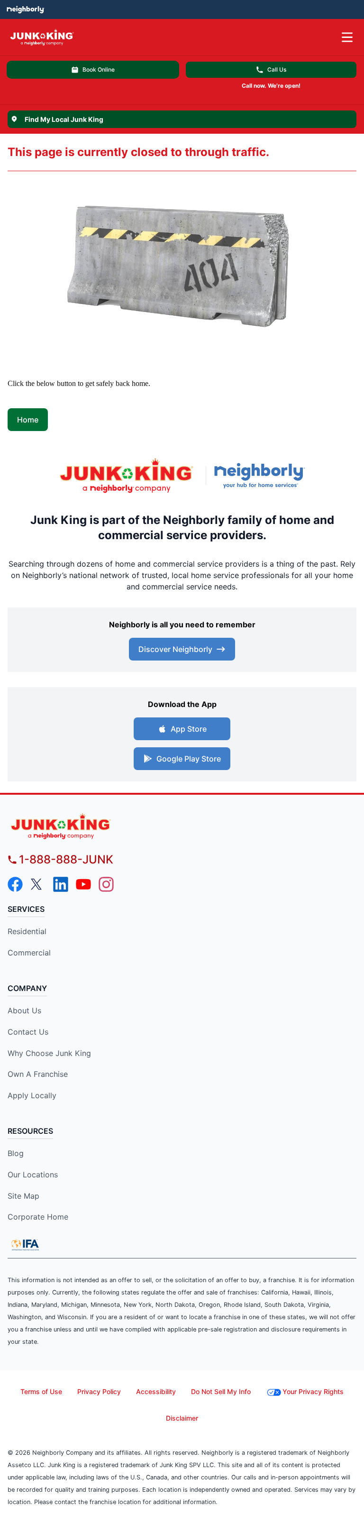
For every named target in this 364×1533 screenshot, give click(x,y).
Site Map (23, 1196)
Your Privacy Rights (313, 1391)
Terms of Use (41, 1391)
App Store (189, 729)
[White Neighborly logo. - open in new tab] (25, 9)
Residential (27, 931)
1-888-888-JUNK (66, 859)
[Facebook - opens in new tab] (15, 884)
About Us (24, 1010)
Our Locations (33, 1174)
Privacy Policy (99, 1391)
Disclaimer (182, 1418)
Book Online (98, 69)
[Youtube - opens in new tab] (83, 884)
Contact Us (28, 1032)
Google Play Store (188, 758)
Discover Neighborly (175, 649)
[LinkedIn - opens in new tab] (60, 884)
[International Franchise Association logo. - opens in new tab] (25, 1244)
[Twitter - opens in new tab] (38, 884)
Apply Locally (32, 1095)
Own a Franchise (38, 1074)
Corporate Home (38, 1216)
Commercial (29, 952)
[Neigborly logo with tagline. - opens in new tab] (261, 476)
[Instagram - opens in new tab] (106, 884)
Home (27, 419)
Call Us (276, 69)
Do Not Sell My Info (221, 1391)
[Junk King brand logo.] (126, 475)
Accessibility (156, 1391)
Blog (16, 1153)
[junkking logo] (182, 826)
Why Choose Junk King (49, 1053)
